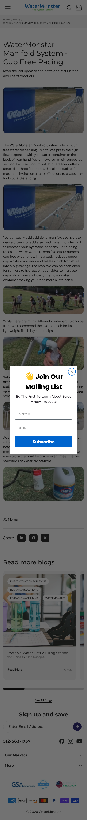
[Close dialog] (72, 371)
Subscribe (44, 442)
